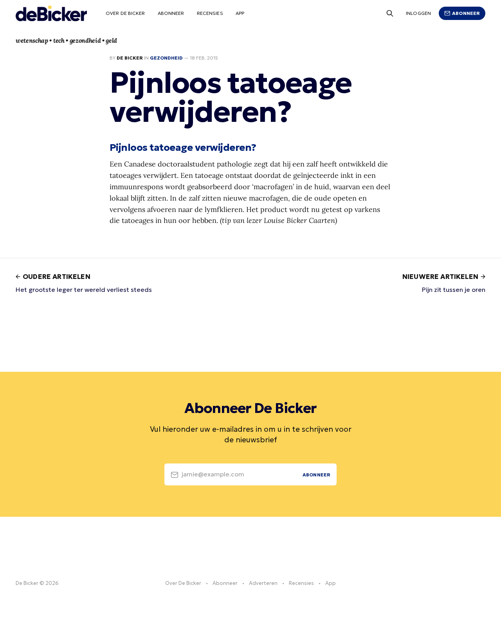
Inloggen (418, 13)
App (240, 13)
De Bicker (130, 58)
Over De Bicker (125, 13)
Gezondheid (166, 58)
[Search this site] (390, 13)
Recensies (210, 13)
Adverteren (263, 583)
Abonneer (171, 13)
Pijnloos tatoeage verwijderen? (183, 147)
